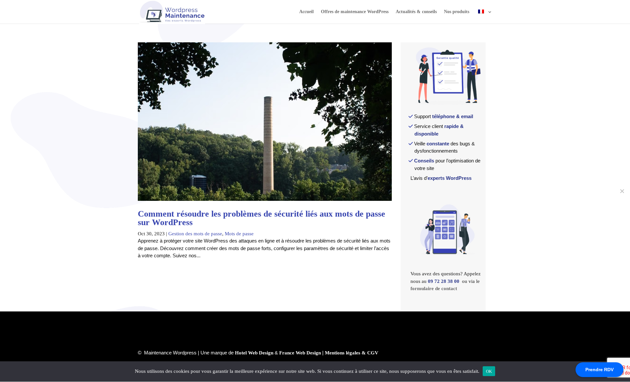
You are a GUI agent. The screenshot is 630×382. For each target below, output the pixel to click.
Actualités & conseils (416, 12)
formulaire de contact (433, 288)
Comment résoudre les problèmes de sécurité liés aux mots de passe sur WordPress (261, 218)
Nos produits (456, 12)
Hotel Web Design (254, 352)
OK (489, 371)
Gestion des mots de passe (195, 233)
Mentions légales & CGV (351, 352)
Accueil (306, 12)
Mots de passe (239, 233)
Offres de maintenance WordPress (354, 12)
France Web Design (300, 352)
